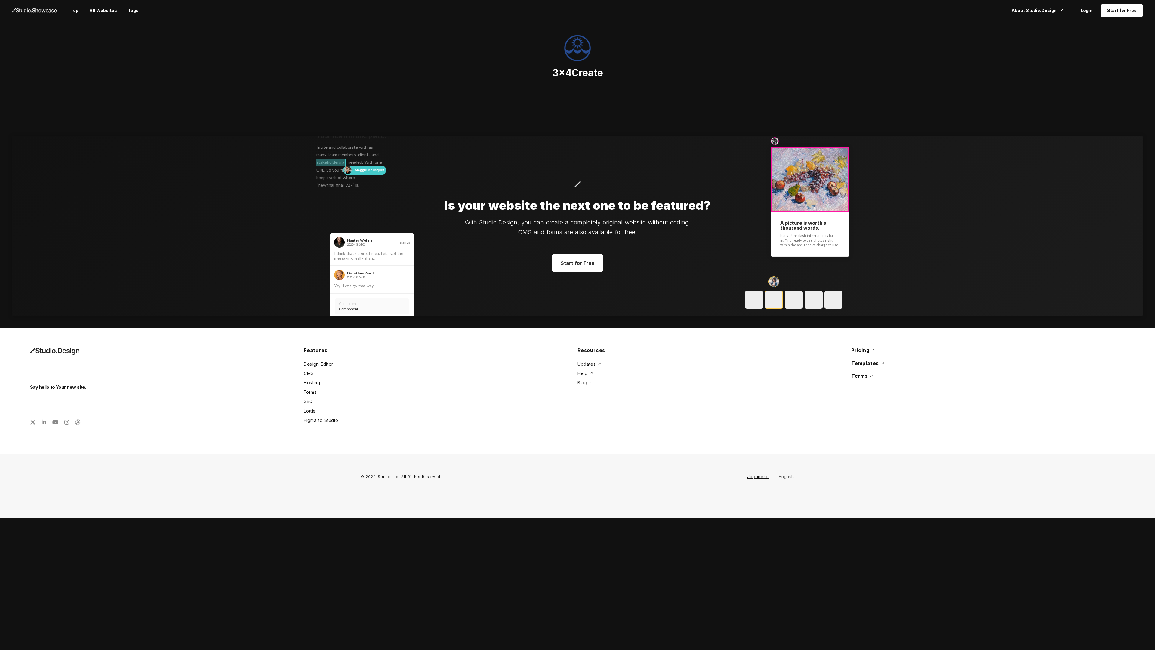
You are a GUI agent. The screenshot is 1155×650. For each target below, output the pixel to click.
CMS (309, 373)
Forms (310, 392)
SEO (308, 401)
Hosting (312, 382)
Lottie (310, 410)
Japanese (758, 476)
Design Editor (318, 364)
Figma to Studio (321, 420)
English (786, 476)
